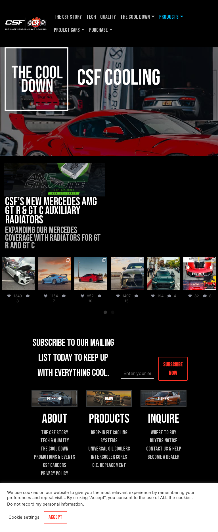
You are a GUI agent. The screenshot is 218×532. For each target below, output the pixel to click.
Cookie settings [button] (24, 517)
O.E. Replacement (109, 465)
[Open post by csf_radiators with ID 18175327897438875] (90, 273)
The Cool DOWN (135, 17)
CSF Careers (54, 465)
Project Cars (67, 30)
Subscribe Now (173, 368)
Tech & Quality (54, 440)
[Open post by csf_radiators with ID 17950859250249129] (54, 273)
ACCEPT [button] (55, 517)
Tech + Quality (101, 17)
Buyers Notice (163, 440)
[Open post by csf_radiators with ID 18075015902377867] (163, 273)
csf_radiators (18, 261)
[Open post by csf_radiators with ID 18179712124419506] (199, 273)
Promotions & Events (54, 457)
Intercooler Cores (109, 457)
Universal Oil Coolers (109, 449)
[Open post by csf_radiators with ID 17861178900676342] (18, 273)
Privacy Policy (54, 473)
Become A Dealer (163, 457)
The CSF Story (68, 17)
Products (169, 17)
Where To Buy (163, 433)
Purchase (98, 30)
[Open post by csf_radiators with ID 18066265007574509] (127, 273)
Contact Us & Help (163, 449)
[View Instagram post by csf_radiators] (31, 286)
